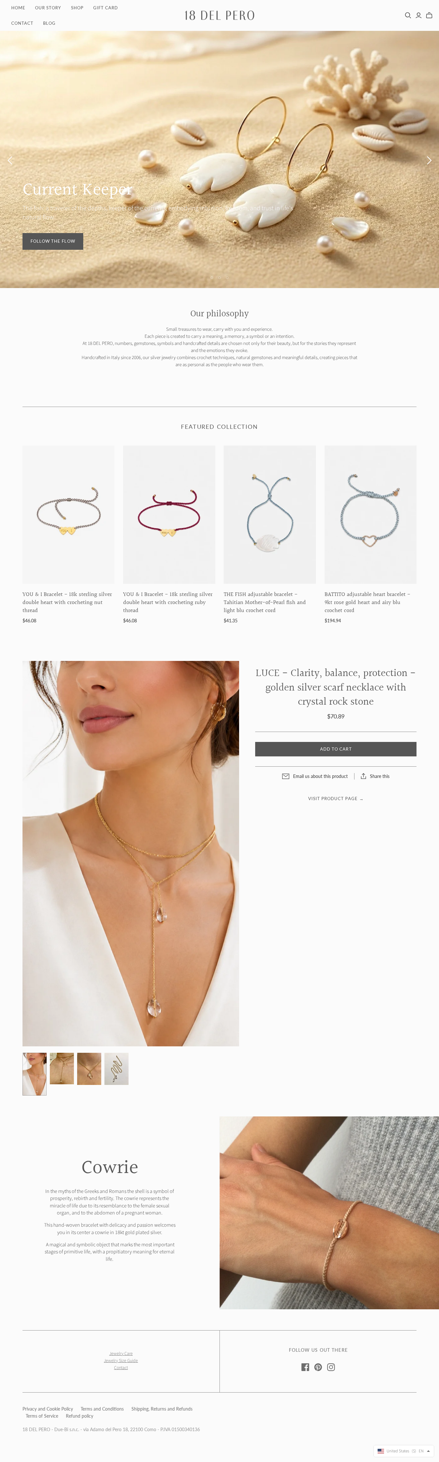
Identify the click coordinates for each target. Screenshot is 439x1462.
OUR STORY (48, 7)
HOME (18, 7)
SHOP (77, 7)
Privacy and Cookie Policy (47, 1409)
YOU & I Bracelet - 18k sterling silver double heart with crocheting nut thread (67, 602)
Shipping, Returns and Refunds (162, 1409)
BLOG (49, 23)
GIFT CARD (105, 7)
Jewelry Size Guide (121, 1361)
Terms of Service (42, 1416)
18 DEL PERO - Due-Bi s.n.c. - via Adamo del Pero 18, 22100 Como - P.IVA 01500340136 (111, 1429)
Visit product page (336, 798)
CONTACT (22, 23)
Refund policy (79, 1416)
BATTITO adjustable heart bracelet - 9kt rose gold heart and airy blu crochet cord (367, 602)
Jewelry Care (121, 1353)
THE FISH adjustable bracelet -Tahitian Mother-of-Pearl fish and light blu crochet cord (265, 602)
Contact (121, 1368)
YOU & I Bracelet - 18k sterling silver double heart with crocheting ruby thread (167, 602)
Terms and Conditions (102, 1409)
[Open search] (408, 15)
